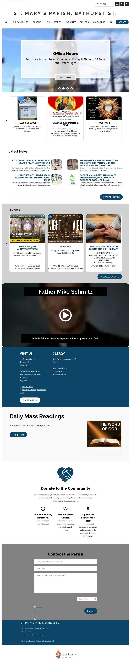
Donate (122, 22)
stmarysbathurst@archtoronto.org (32, 635)
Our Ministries (54, 22)
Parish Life (71, 22)
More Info (18, 435)
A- (122, 4)
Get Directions (30, 400)
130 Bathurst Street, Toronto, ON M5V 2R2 (35, 629)
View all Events (110, 277)
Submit (90, 611)
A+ (117, 4)
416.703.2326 (27, 386)
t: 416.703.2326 (26, 632)
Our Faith (37, 22)
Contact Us (99, 22)
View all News (111, 197)
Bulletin (84, 22)
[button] (59, 88)
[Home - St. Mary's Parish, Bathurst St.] (6, 22)
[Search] (111, 22)
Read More (65, 77)
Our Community (20, 22)
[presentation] (7, 120)
